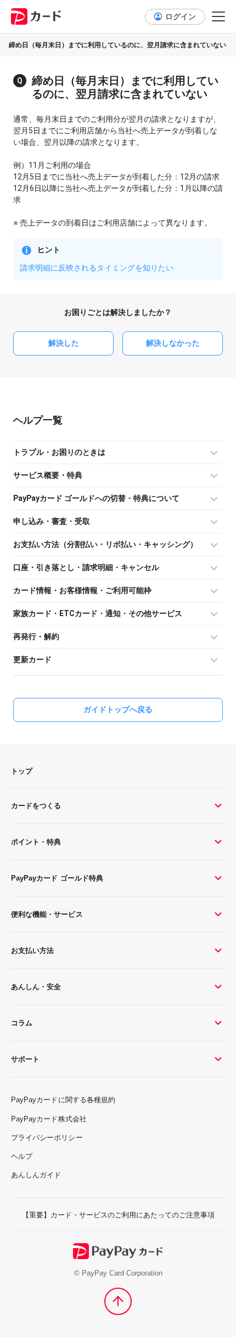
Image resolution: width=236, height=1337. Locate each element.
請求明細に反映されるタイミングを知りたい (96, 267)
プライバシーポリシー (47, 1137)
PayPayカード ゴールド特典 (57, 878)
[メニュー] (218, 16)
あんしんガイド (36, 1175)
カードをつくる (36, 806)
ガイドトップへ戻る (118, 709)
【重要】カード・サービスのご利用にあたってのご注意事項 (118, 1215)
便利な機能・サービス (47, 914)
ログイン (180, 16)
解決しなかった (173, 343)
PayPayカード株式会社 (49, 1119)
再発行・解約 (36, 636)
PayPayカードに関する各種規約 (63, 1100)
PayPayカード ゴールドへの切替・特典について (96, 498)
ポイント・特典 (36, 842)
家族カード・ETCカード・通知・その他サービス (97, 613)
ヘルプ (28, 420)
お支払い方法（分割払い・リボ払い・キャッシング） (105, 544)
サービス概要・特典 (47, 475)
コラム (21, 1023)
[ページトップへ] (118, 1301)
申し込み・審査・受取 (51, 521)
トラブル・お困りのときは (59, 452)
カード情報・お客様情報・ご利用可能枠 (82, 590)
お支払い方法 (32, 950)
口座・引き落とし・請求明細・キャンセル (86, 567)
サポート (25, 1059)
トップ (21, 771)
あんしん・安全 (36, 987)
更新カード (32, 659)
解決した (63, 343)
